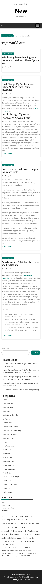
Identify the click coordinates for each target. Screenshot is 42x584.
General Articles (9, 469)
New (21, 11)
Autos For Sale (8, 438)
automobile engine (33, 523)
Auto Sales (35, 534)
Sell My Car (7, 473)
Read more (8, 153)
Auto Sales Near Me (10, 415)
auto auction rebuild (10, 516)
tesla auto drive (6, 553)
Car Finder (7, 450)
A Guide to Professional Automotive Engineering (21, 389)
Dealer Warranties (28, 545)
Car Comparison (9, 446)
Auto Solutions (8, 537)
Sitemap (4, 510)
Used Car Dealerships (11, 477)
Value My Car (8, 492)
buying (19, 538)
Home (3, 502)
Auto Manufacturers (19, 519)
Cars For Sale (8, 457)
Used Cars (7, 480)
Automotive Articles (10, 426)
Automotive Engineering (12, 430)
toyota (19, 553)
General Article (8, 465)
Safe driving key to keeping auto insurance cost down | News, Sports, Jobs (20, 60)
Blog (5, 442)
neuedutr (36, 547)
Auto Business (8, 403)
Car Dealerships (7, 541)
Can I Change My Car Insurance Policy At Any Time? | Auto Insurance (18, 87)
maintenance (21, 547)
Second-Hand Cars (23, 550)
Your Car (32, 556)
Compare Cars (8, 461)
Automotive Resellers (24, 534)
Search (5, 348)
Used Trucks (8, 488)
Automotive (7, 423)
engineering (4, 547)
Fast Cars (11, 547)
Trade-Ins (24, 553)
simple (29, 550)
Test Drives (14, 553)
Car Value (6, 453)
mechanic (29, 547)
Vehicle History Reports (15, 556)
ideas (16, 547)
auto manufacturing (7, 523)
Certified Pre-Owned (19, 545)
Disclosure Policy (7, 508)
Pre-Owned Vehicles (14, 550)
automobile (20, 523)
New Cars (5, 550)
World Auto (25, 556)
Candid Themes (24, 580)
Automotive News (10, 434)
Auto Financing (32, 516)
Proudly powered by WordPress (15, 577)
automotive (18, 527)
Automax (6, 419)
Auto (5, 399)
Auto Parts (7, 411)
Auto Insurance (8, 407)
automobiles (5, 528)
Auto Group (5, 519)
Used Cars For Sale (10, 484)
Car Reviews (29, 541)
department (35, 545)
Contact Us (5, 505)
